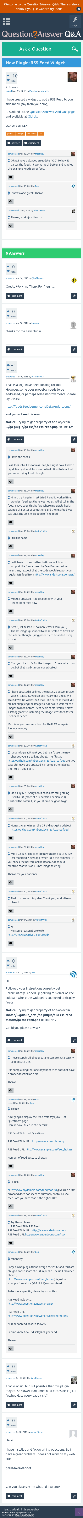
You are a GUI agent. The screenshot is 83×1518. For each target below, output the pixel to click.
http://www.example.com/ (48, 1141)
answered (10, 278)
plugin (10, 133)
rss (41, 133)
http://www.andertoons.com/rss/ (54, 574)
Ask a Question (35, 49)
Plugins (33, 91)
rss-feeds (31, 133)
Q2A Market (25, 1512)
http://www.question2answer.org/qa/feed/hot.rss (38, 1315)
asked (9, 91)
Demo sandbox (31, 1509)
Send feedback (11, 1509)
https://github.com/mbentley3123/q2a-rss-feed (36, 760)
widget (20, 133)
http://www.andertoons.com (48, 1230)
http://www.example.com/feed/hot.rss (49, 1149)
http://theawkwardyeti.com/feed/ (28, 934)
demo (20, 9)
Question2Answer (24, 1515)
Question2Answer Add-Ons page (52, 111)
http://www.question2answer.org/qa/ (30, 1303)
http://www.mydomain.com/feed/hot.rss (32, 1190)
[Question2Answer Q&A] (41, 33)
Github (32, 116)
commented (13, 154)
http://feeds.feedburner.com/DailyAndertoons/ (38, 406)
